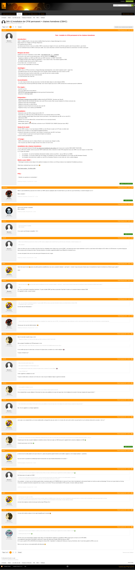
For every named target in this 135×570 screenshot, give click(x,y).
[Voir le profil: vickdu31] (9, 36)
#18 (132, 493)
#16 (132, 450)
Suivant (19, 27)
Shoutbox (43, 14)
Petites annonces (34, 14)
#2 (132, 187)
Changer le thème (7, 566)
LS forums (4, 562)
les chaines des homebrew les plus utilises (46, 148)
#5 (132, 238)
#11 (132, 359)
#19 (132, 510)
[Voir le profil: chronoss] (9, 340)
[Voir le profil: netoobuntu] (9, 193)
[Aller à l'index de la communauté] (4, 5)
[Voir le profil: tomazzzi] (9, 227)
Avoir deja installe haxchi (30, 92)
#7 (132, 280)
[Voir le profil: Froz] (9, 533)
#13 (132, 400)
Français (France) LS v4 (17, 566)
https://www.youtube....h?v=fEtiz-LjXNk (26, 168)
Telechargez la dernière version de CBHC (27, 99)
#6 (132, 263)
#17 (132, 469)
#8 (132, 299)
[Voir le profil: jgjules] (9, 270)
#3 (132, 204)
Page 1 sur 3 (5, 27)
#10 (132, 333)
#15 (132, 433)
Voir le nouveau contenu (128, 14)
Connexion (123, 1)
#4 (132, 221)
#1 (132, 30)
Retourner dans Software (128, 552)
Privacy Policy (130, 562)
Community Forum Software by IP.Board (126, 566)
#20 (132, 527)
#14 (132, 417)
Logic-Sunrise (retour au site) (9, 14)
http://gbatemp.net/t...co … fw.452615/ (50, 54)
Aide (25, 566)
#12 (132, 383)
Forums (19, 14)
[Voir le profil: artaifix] (9, 210)
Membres (26, 14)
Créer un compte (129, 1)
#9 (132, 316)
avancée (134, 5)
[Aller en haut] (67, 566)
